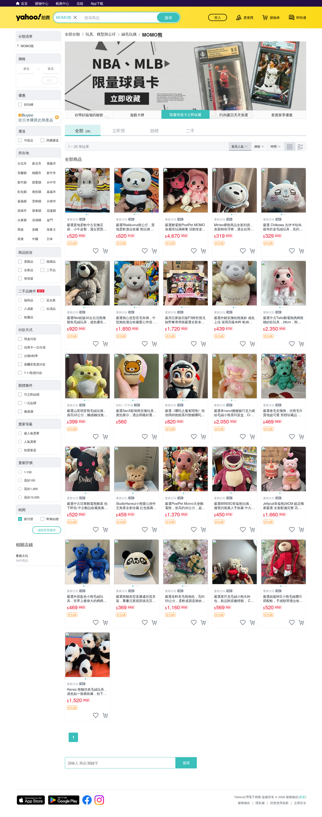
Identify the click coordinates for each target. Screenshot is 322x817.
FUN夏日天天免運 (233, 114)
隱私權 (260, 802)
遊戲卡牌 (137, 114)
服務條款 (244, 802)
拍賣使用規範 (279, 802)
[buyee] (38, 117)
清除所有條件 (46, 530)
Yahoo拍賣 (33, 17)
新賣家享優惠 (282, 114)
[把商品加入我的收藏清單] (96, 251)
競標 (154, 130)
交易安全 (300, 802)
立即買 (118, 130)
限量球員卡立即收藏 (185, 114)
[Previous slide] (68, 190)
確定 (50, 80)
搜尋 (186, 762)
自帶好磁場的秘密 (89, 114)
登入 (217, 17)
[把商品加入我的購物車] (105, 251)
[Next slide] (107, 190)
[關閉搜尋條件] (75, 17)
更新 (302, 797)
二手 (190, 130)
